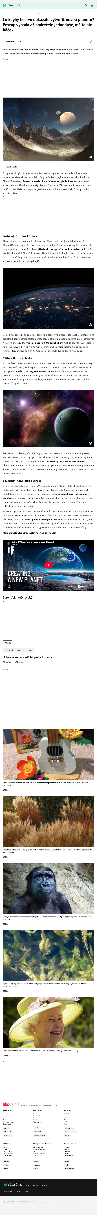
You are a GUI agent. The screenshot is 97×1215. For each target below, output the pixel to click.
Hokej (66, 1120)
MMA (65, 1122)
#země (30, 650)
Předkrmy (67, 1151)
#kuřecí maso (69, 1169)
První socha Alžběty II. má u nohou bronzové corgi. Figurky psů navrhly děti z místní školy (40, 1051)
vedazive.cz (6, 13)
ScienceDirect (20, 597)
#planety (20, 650)
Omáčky (66, 1149)
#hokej (67, 1136)
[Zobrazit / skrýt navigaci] (92, 5)
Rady (4, 1120)
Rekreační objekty (8, 1153)
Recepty (66, 1153)
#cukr (66, 1165)
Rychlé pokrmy (68, 1155)
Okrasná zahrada (38, 1147)
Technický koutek (8, 1122)
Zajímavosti (7, 1124)
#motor (6, 1128)
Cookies (18, 1191)
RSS (26, 1191)
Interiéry (5, 1149)
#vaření (6, 1165)
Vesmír (15, 13)
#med (67, 1161)
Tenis (65, 1124)
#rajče (36, 1169)
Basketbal (67, 1114)
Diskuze (21, 662)
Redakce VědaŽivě (13, 41)
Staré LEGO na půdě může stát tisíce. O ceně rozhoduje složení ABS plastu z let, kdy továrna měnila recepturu (45, 783)
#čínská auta (8, 1136)
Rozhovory (36, 1118)
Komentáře (37, 1116)
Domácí (35, 1114)
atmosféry (43, 346)
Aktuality (6, 1114)
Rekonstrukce (7, 1151)
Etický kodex (8, 1191)
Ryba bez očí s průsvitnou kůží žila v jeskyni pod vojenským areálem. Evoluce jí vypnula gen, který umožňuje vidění (44, 985)
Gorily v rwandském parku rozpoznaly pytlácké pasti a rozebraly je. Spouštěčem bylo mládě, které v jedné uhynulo (48, 918)
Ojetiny (5, 1118)
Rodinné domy (7, 1155)
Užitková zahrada (39, 1153)
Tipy (34, 1151)
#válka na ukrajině (40, 1135)
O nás (27, 1185)
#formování (8, 650)
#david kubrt (8, 1132)
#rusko (36, 1128)
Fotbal (66, 1118)
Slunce (67, 489)
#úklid (6, 1169)
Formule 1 (67, 1116)
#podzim (37, 1165)
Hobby (5, 1147)
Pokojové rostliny (39, 1149)
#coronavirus (69, 1128)
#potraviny (37, 1132)
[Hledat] (86, 5)
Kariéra (35, 1185)
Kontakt (44, 1185)
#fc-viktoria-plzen (71, 1132)
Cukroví (66, 1147)
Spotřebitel (37, 1120)
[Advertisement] (48, 76)
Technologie (37, 1122)
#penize (6, 1161)
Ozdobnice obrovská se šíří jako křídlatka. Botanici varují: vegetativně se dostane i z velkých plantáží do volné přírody (47, 851)
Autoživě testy (7, 1116)
